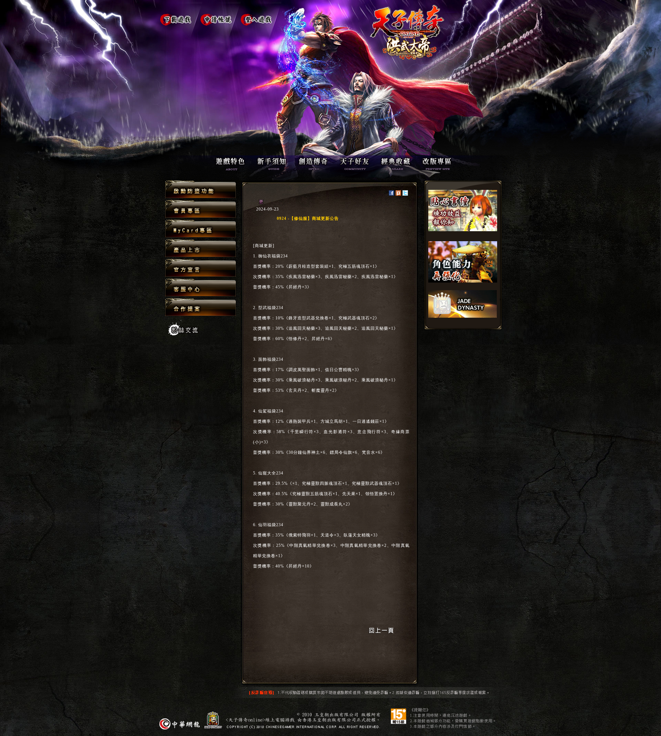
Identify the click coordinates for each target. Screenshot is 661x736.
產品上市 (200, 248)
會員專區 (200, 209)
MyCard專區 (200, 229)
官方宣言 (200, 268)
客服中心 (200, 288)
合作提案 (200, 307)
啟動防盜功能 (200, 190)
